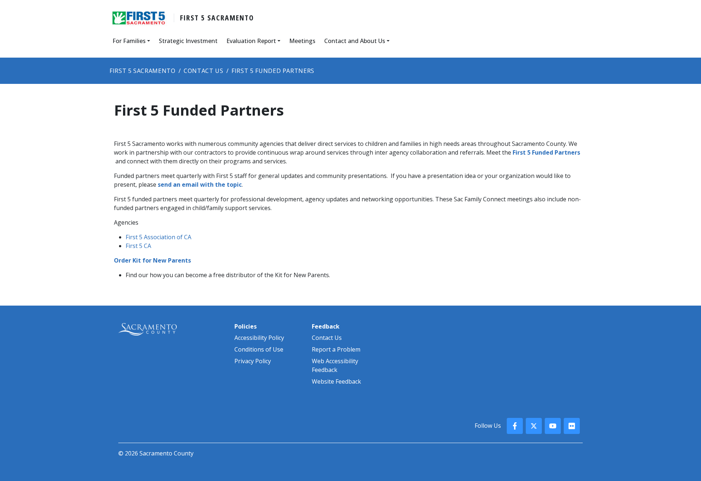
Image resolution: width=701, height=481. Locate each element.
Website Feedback (336, 381)
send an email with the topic (200, 185)
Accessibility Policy (259, 338)
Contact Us (327, 338)
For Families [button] (129, 41)
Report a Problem (336, 349)
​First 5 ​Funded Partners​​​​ (546, 152)
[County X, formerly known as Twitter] (534, 426)
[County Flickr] (572, 426)
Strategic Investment (188, 41)
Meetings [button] (302, 41)
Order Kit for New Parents (152, 260)
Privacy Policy (252, 361)
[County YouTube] (553, 426)
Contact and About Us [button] (354, 41)
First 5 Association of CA (158, 237)
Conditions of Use (258, 349)
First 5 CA (138, 246)
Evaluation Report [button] (251, 41)
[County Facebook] (515, 426)
